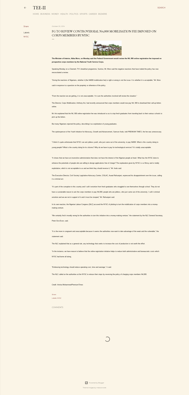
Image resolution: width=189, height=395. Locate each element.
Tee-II (39, 8)
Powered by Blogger (96, 383)
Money (55, 14)
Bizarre (102, 14)
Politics (73, 14)
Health (64, 14)
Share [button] (26, 26)
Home (36, 14)
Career (93, 14)
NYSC (26, 37)
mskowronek (101, 388)
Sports (83, 14)
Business (45, 14)
